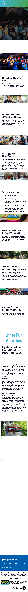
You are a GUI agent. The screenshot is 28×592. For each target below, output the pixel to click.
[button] (12, 3)
